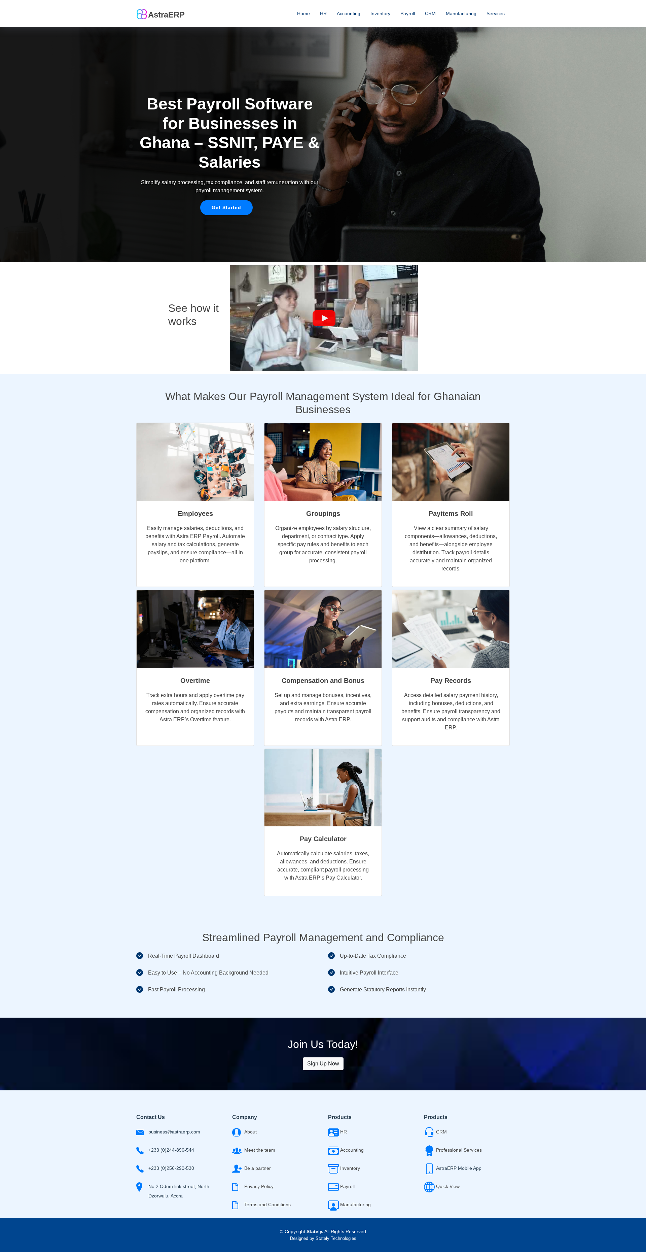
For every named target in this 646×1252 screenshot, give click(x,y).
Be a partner (257, 1168)
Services (496, 13)
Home (303, 13)
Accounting (348, 13)
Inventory (380, 13)
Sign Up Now (323, 1063)
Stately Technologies (336, 1238)
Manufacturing (461, 13)
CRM (430, 13)
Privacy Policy (259, 1186)
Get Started (226, 207)
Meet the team (259, 1150)
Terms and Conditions (267, 1204)
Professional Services (459, 1150)
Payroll (407, 13)
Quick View (448, 1186)
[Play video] (324, 318)
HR (323, 13)
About (250, 1131)
